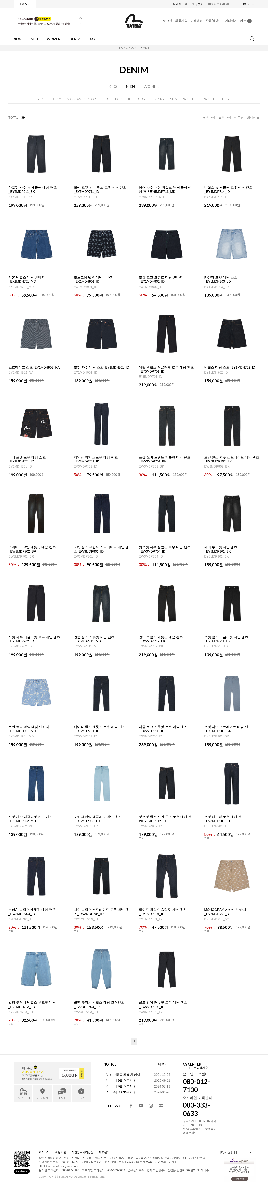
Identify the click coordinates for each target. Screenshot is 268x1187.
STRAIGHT (206, 99)
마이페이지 (229, 20)
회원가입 (181, 20)
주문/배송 (212, 20)
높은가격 (224, 117)
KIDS (113, 86)
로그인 (167, 20)
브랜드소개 (180, 4)
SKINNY (158, 99)
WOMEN (151, 86)
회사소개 (44, 1152)
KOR (246, 4)
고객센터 (196, 20)
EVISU (24, 4)
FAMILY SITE (228, 1152)
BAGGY (55, 99)
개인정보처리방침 (82, 1152)
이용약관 (60, 1152)
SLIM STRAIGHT (181, 99)
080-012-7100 (196, 1085)
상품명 (239, 117)
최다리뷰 (253, 117)
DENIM (135, 47)
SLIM (41, 99)
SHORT (225, 99)
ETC (106, 99)
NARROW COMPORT (82, 99)
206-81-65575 (69, 1161)
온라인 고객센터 (196, 1074)
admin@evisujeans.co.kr (63, 1166)
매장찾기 (198, 4)
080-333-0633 (196, 1109)
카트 (245, 20)
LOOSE (141, 99)
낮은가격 (208, 117)
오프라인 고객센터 (197, 1098)
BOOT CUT (122, 99)
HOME (123, 47)
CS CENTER (192, 1064)
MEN (146, 47)
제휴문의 (104, 1152)
